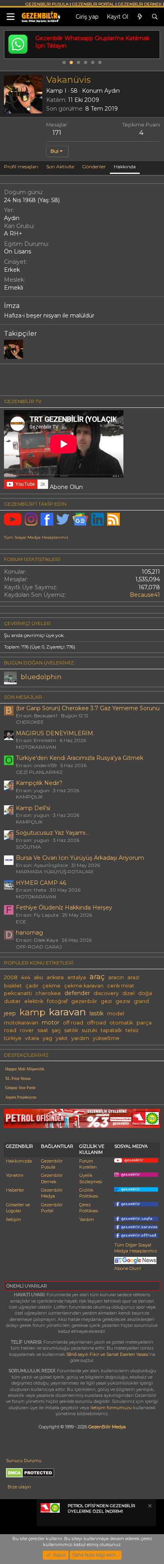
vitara (32, 1038)
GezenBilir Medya (107, 1427)
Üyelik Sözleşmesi (90, 1178)
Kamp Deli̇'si (33, 808)
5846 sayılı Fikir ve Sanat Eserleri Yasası (107, 1354)
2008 (11, 977)
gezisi (122, 1001)
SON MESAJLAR (23, 697)
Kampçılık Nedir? (39, 783)
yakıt (62, 1038)
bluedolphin (41, 677)
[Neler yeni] (139, 17)
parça (144, 1023)
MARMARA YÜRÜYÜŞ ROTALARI (54, 872)
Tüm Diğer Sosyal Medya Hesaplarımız (135, 1248)
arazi (133, 977)
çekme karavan (83, 986)
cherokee (48, 993)
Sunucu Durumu (23, 1460)
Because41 (145, 594)
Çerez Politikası (88, 1207)
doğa (145, 993)
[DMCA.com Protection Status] (30, 1476)
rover (27, 1030)
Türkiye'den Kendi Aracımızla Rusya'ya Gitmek (79, 758)
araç (97, 976)
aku (38, 977)
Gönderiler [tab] (94, 166)
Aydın (112, 90)
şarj (56, 1030)
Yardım (86, 1219)
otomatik (121, 1023)
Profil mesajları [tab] (21, 166)
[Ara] (154, 17)
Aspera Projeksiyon (20, 1097)
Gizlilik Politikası (88, 1193)
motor (50, 1022)
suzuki (89, 1030)
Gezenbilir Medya (51, 1193)
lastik (96, 1013)
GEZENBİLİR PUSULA (46, 4)
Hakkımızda (19, 1161)
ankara (55, 977)
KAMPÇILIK (29, 797)
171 (57, 132)
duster (12, 1001)
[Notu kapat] (149, 1507)
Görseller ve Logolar (18, 1207)
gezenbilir (84, 1001)
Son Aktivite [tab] (60, 166)
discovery (106, 993)
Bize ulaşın (19, 1487)
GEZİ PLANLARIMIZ (39, 772)
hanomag (29, 932)
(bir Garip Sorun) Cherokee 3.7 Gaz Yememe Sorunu (88, 708)
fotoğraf (57, 1001)
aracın (116, 977)
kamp (32, 1012)
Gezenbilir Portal (51, 1207)
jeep (10, 1013)
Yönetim (14, 1175)
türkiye (12, 1038)
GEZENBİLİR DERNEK (140, 4)
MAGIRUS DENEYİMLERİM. (55, 733)
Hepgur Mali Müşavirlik (24, 1069)
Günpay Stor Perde (20, 1087)
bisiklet (13, 986)
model (115, 1014)
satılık (71, 1030)
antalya (76, 977)
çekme (51, 986)
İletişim (13, 1219)
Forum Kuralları (88, 1164)
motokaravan (21, 1023)
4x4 (25, 977)
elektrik (33, 1001)
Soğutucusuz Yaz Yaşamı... (52, 832)
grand (141, 1001)
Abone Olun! (127, 1268)
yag (47, 1038)
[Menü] (10, 17)
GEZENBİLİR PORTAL (93, 4)
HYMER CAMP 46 (41, 882)
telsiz (132, 1030)
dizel (128, 993)
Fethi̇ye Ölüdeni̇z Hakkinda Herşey (64, 907)
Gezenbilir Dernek (51, 1178)
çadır (32, 986)
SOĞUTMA (28, 847)
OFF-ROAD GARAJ (39, 947)
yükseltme (106, 1038)
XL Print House (18, 1078)
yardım (80, 1038)
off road (73, 1023)
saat (42, 1030)
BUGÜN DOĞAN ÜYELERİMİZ (39, 663)
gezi (106, 1001)
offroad (96, 1023)
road (10, 1030)
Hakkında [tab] (125, 166)
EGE (21, 922)
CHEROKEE (30, 722)
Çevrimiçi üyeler (27, 623)
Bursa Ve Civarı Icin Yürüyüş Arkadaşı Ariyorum (80, 857)
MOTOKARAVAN (36, 747)
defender (77, 993)
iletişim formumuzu (111, 1407)
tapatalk (111, 1030)
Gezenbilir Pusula (51, 1164)
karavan (67, 1012)
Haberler (15, 1190)
